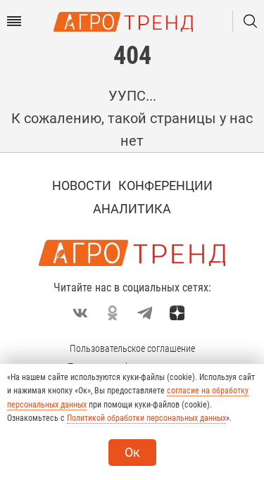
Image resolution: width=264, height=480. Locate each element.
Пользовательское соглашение (132, 348)
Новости (81, 185)
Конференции (165, 185)
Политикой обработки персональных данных (146, 418)
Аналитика (132, 208)
